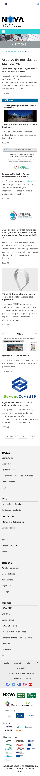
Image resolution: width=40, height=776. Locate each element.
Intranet (17, 663)
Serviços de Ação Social (11, 510)
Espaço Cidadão (8, 574)
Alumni (5, 551)
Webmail (17, 678)
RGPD (28, 678)
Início (5, 51)
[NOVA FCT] (13, 21)
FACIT (4, 534)
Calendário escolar (9, 481)
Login (6, 663)
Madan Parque (8, 620)
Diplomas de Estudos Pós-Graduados (17, 476)
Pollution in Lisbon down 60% (15, 355)
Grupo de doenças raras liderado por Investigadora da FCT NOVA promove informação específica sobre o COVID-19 (19, 234)
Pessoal (5, 540)
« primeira (9, 436)
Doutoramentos (8, 470)
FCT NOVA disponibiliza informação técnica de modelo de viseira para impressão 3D (18, 297)
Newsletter (6, 649)
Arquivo (21, 51)
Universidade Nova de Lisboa (14, 632)
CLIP (36, 663)
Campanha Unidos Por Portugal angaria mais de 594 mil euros (16, 175)
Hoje (4, 655)
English (6, 4)
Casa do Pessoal (8, 528)
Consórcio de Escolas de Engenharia (17, 638)
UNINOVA (31, 181)
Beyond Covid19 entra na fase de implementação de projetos (17, 403)
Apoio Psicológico (9, 516)
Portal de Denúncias (10, 568)
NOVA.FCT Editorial (9, 626)
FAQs (4, 487)
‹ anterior (23, 436)
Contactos (6, 643)
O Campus (6, 591)
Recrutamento (8, 580)
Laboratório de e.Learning (22, 673)
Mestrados (6, 464)
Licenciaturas (7, 458)
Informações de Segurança (13, 522)
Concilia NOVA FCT (9, 545)
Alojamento (6, 586)
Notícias (12, 51)
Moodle (22, 668)
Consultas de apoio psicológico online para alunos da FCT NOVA (19, 70)
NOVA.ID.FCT (7, 608)
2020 (28, 51)
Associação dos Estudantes (13, 504)
